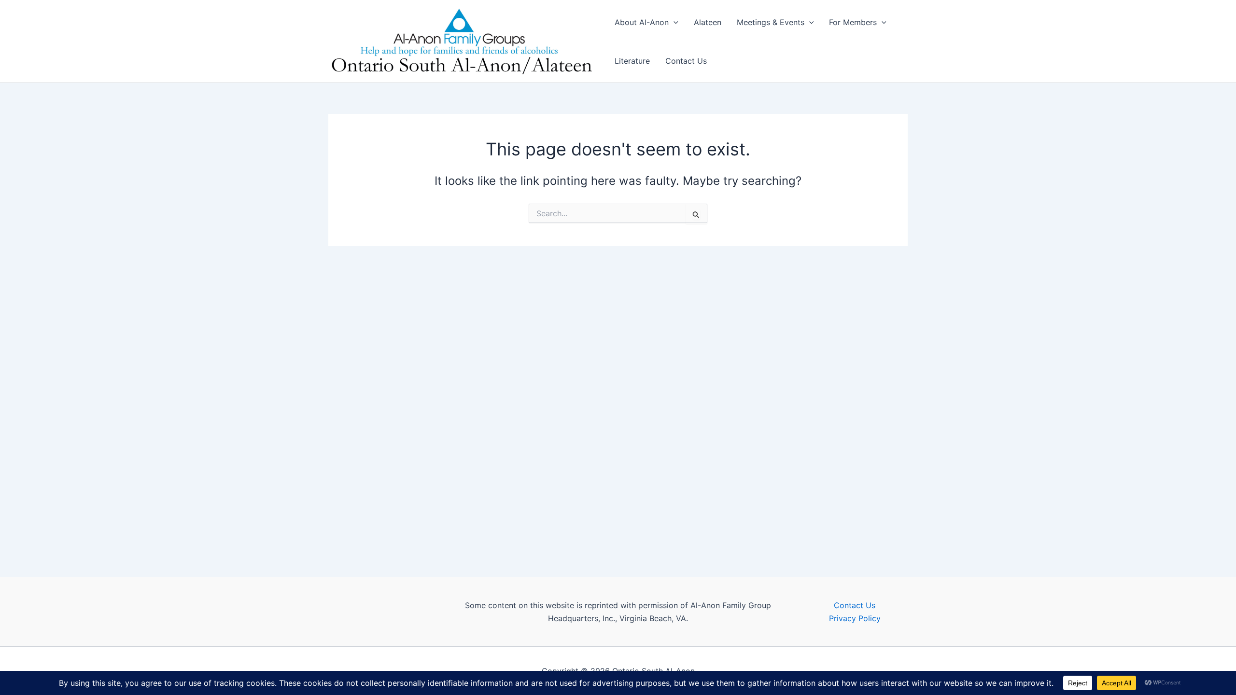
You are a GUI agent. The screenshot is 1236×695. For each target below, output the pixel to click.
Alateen (707, 22)
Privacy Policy (855, 618)
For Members (853, 22)
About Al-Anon (642, 22)
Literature (632, 61)
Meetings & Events (770, 22)
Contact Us (686, 61)
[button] (673, 22)
